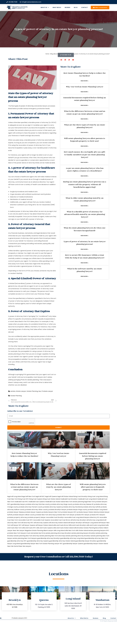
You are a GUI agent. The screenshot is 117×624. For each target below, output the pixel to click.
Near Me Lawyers (25, 546)
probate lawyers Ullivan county (24, 515)
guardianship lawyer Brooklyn (85, 541)
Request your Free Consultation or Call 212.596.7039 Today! (58, 557)
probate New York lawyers (16, 533)
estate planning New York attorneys (52, 536)
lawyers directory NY (91, 517)
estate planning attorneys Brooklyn (58, 533)
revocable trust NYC (25, 520)
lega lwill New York (28, 496)
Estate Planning (32, 391)
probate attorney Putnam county (31, 507)
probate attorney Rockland (72, 507)
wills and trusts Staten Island (63, 528)
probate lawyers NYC (69, 512)
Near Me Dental (13, 546)
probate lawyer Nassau (15, 512)
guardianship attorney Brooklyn (48, 538)
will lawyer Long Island (90, 523)
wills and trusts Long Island (95, 525)
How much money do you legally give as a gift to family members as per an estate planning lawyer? (84, 155)
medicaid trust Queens (36, 502)
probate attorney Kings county (61, 504)
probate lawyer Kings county (77, 509)
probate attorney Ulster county (36, 509)
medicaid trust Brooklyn (69, 499)
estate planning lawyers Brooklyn (83, 533)
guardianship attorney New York (96, 538)
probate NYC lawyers (97, 515)
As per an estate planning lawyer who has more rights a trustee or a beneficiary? (84, 169)
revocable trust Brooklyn (55, 517)
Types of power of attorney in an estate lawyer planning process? (85, 243)
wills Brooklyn (78, 528)
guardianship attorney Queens (38, 541)
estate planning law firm (18, 8)
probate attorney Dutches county (37, 504)
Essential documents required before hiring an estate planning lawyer (84, 99)
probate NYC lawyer (82, 515)
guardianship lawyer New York (31, 544)
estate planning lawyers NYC (98, 530)
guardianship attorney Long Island (72, 538)
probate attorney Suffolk (91, 507)
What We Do (57, 7)
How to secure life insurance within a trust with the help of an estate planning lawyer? (84, 256)
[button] (61, 60)
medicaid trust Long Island (87, 499)
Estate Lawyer (21, 391)
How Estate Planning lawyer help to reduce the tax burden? (85, 74)
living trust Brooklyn (81, 496)
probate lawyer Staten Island (87, 512)
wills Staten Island (81, 530)
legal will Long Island (14, 496)
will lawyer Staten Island (44, 525)
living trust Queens (36, 499)
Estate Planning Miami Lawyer (42, 530)
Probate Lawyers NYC (19, 618)
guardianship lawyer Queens (73, 544)
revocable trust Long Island (74, 517)
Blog (76, 7)
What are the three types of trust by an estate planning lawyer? (84, 126)
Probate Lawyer (47, 391)
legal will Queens (51, 496)
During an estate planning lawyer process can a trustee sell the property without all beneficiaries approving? (84, 184)
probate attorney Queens (52, 507)
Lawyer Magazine (25, 530)
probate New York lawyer (65, 515)
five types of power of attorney (22, 106)
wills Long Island (59, 530)
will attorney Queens (41, 523)
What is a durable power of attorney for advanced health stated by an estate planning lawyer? (84, 214)
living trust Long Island (96, 496)
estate (13, 391)
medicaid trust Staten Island (55, 502)
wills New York (70, 530)
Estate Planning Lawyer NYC (53, 544)
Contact (84, 7)
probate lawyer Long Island (97, 509)
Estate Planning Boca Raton (94, 528)
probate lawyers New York (51, 512)
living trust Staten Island (51, 499)
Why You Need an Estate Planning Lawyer (84, 86)
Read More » (84, 81)
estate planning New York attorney (26, 536)
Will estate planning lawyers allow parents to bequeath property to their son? (84, 139)
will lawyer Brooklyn (75, 523)
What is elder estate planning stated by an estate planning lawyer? (84, 199)
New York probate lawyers (97, 502)
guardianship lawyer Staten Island (96, 544)
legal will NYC (40, 496)
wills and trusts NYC (29, 528)
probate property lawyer (36, 517)
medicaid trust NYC (21, 502)
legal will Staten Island (65, 496)
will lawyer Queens (28, 525)
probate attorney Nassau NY (83, 504)
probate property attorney (17, 517)
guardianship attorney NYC (17, 541)
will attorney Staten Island (58, 523)
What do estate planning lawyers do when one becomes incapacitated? (84, 229)
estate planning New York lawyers (25, 538)
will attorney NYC (27, 523)
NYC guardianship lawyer (16, 504)
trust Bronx (66, 520)
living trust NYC (23, 499)
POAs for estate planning (30, 380)
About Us (44, 7)
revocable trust (56, 520)
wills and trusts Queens (44, 528)
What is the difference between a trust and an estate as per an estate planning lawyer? (84, 112)
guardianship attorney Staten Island (62, 541)
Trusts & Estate (20, 7)
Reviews (67, 7)
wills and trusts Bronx (60, 525)
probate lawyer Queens (32, 512)
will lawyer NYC (16, 525)
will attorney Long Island (95, 520)
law (39, 391)
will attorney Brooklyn (78, 520)
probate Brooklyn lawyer (57, 509)
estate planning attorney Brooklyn (78, 536)
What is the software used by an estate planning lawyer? (84, 270)
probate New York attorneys (45, 515)
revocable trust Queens (41, 520)
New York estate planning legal (77, 502)
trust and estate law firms (36, 533)
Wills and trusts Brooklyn (77, 525)
